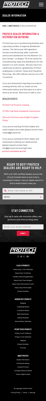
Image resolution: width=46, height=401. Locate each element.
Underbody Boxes (23, 307)
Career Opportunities (23, 374)
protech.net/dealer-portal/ (14, 151)
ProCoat (23, 348)
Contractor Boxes (23, 310)
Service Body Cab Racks (23, 321)
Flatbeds (23, 303)
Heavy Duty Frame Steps (23, 287)
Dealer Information (23, 360)
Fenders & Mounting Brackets (23, 277)
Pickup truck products (23, 329)
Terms (25, 392)
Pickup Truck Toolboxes (23, 333)
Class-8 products (23, 265)
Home (4, 26)
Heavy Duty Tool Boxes (23, 273)
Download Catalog (23, 363)
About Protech (13, 26)
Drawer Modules (23, 291)
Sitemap (32, 392)
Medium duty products (23, 299)
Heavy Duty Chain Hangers (23, 280)
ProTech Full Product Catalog (15, 105)
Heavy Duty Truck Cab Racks (23, 269)
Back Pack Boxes (23, 314)
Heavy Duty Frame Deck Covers (23, 284)
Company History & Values (23, 370)
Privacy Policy (15, 392)
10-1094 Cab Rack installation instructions (21, 111)
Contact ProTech (23, 367)
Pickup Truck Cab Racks (23, 337)
